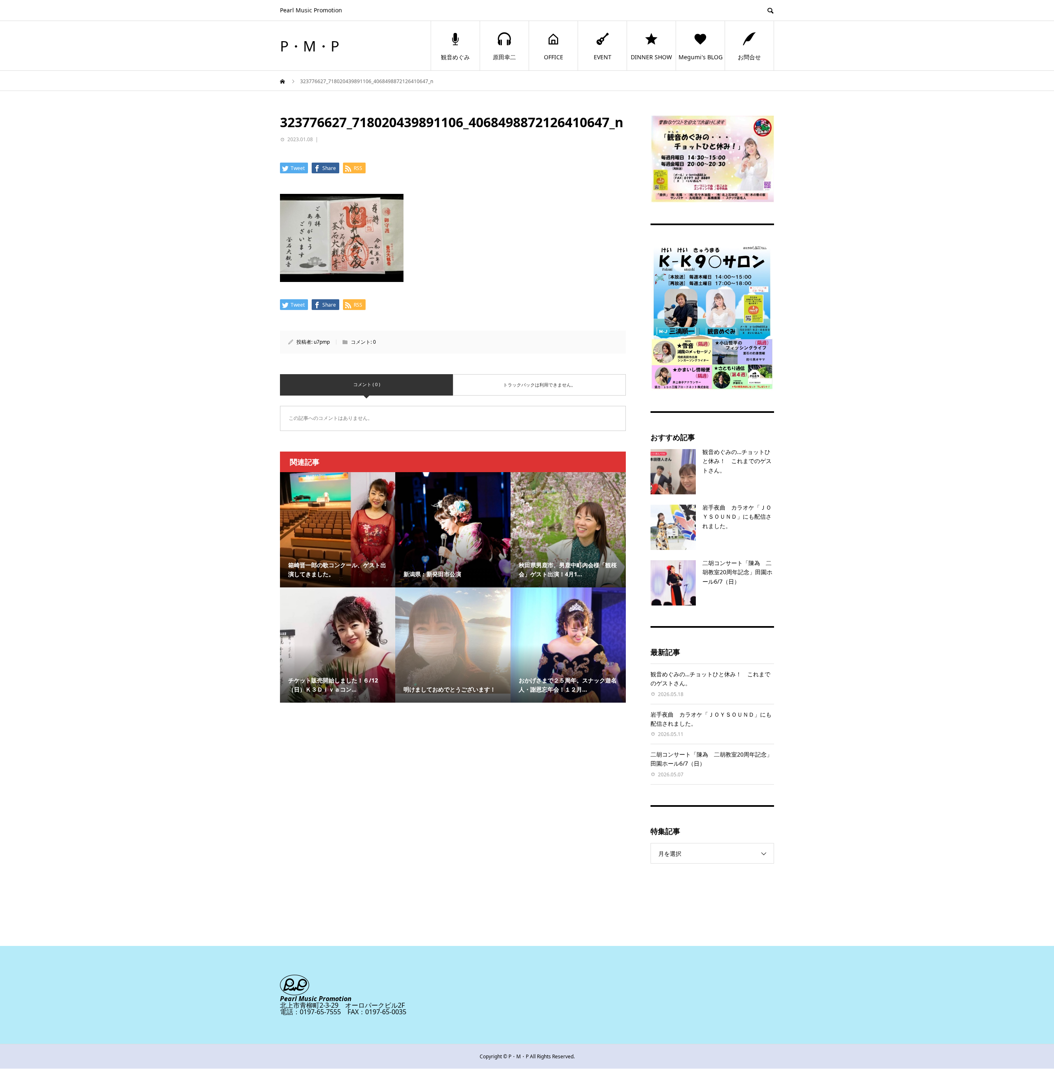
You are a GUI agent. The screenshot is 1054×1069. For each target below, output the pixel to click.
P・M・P (309, 46)
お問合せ (749, 57)
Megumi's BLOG (701, 57)
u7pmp (322, 341)
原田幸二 (504, 57)
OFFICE (553, 57)
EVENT (602, 57)
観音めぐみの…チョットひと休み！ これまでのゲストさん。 (737, 461)
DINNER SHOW (651, 57)
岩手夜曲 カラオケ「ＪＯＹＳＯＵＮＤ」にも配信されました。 (737, 516)
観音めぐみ (455, 57)
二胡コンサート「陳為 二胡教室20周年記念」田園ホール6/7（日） (737, 572)
